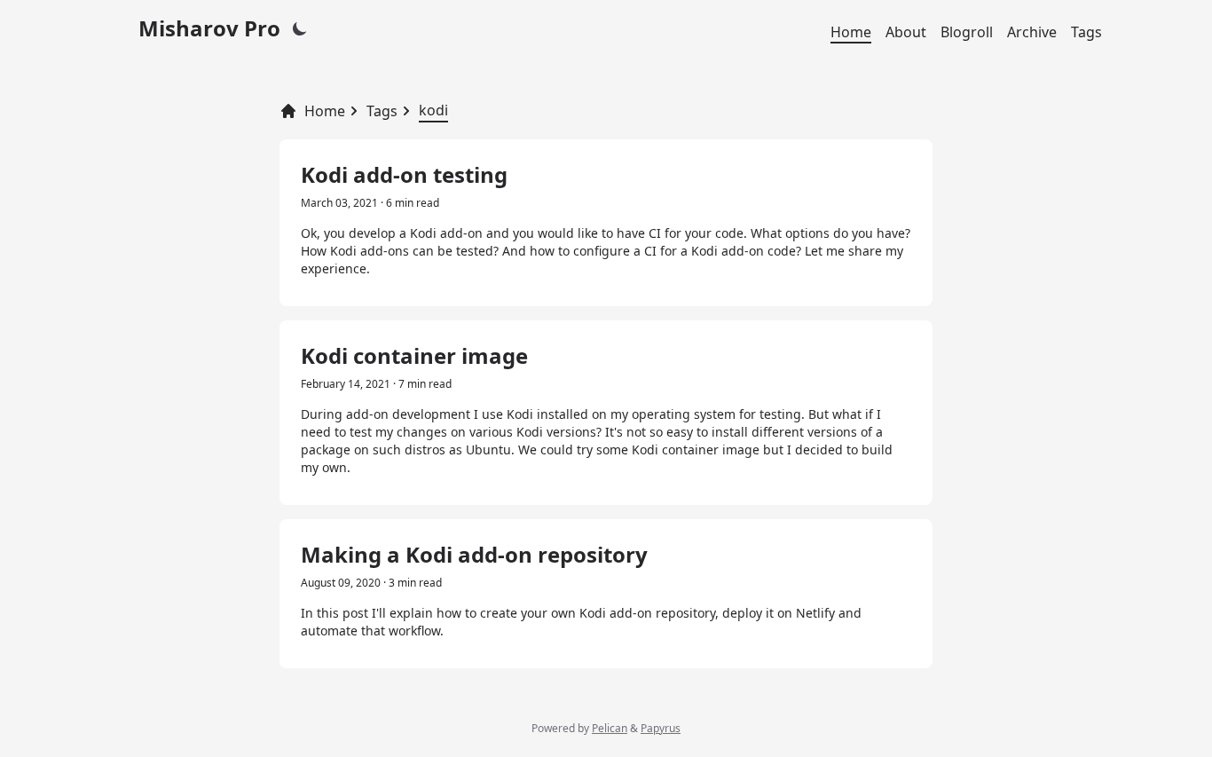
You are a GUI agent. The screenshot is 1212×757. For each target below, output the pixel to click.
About (905, 32)
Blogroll (966, 32)
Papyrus (661, 728)
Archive (1032, 32)
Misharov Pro (209, 28)
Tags (1086, 32)
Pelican (609, 728)
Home (850, 32)
